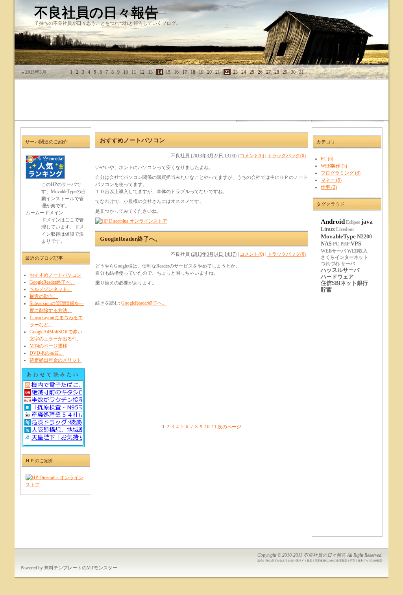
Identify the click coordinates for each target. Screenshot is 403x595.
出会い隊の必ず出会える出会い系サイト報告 (284, 560)
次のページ (229, 427)
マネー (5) (331, 180)
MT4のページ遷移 (48, 346)
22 (227, 72)
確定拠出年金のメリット (55, 360)
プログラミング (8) (340, 173)
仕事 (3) (329, 187)
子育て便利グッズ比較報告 (366, 560)
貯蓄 (326, 290)
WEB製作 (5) (334, 166)
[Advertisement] (158, 102)
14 (159, 72)
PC (336, 244)
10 (207, 427)
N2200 (364, 237)
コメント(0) (252, 155)
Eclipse (353, 222)
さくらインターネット (344, 257)
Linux (328, 229)
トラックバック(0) (286, 155)
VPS (356, 244)
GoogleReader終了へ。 (52, 282)
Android (333, 221)
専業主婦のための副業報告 (331, 560)
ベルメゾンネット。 (51, 289)
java (367, 221)
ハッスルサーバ (340, 270)
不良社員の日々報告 (96, 12)
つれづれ (330, 263)
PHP (344, 244)
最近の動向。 (44, 296)
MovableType (338, 236)
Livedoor (345, 229)
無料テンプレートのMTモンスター (80, 568)
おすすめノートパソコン (55, 275)
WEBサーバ (333, 251)
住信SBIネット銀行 (344, 283)
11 (214, 427)
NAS (326, 244)
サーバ (348, 263)
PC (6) (327, 159)
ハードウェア (337, 277)
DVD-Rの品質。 (47, 353)
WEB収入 (357, 251)
